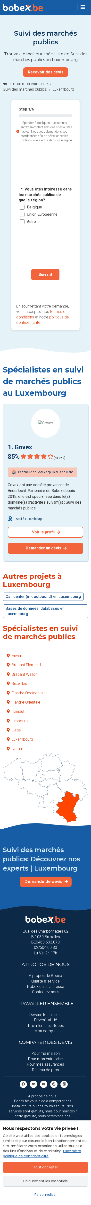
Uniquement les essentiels (45, 1181)
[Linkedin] (64, 1084)
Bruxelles (19, 683)
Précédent (45, 290)
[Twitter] (33, 1084)
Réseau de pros (45, 1070)
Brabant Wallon (24, 674)
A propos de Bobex (45, 975)
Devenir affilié (45, 1020)
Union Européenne (42, 214)
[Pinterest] (54, 1084)
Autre (31, 221)
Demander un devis (44, 548)
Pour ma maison (46, 1053)
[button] (83, 7)
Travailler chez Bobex (45, 1025)
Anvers (17, 655)
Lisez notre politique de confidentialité (42, 1153)
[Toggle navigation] (82, 7)
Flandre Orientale (26, 702)
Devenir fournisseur (45, 1014)
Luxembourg (22, 739)
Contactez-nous (45, 992)
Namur (17, 748)
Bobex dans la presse (45, 986)
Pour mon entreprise (30, 83)
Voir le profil (44, 532)
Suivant (45, 274)
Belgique (34, 207)
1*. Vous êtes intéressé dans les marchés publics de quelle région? (45, 194)
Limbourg (20, 721)
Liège (16, 730)
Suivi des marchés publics (25, 89)
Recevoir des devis (45, 72)
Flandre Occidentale (29, 693)
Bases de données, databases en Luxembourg (35, 611)
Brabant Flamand (26, 665)
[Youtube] (43, 1084)
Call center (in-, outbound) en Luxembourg (43, 596)
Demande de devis (44, 881)
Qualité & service (45, 981)
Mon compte (45, 1031)
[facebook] (23, 1084)
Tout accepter (45, 1167)
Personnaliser (45, 1194)
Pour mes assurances (45, 1064)
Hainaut (18, 711)
